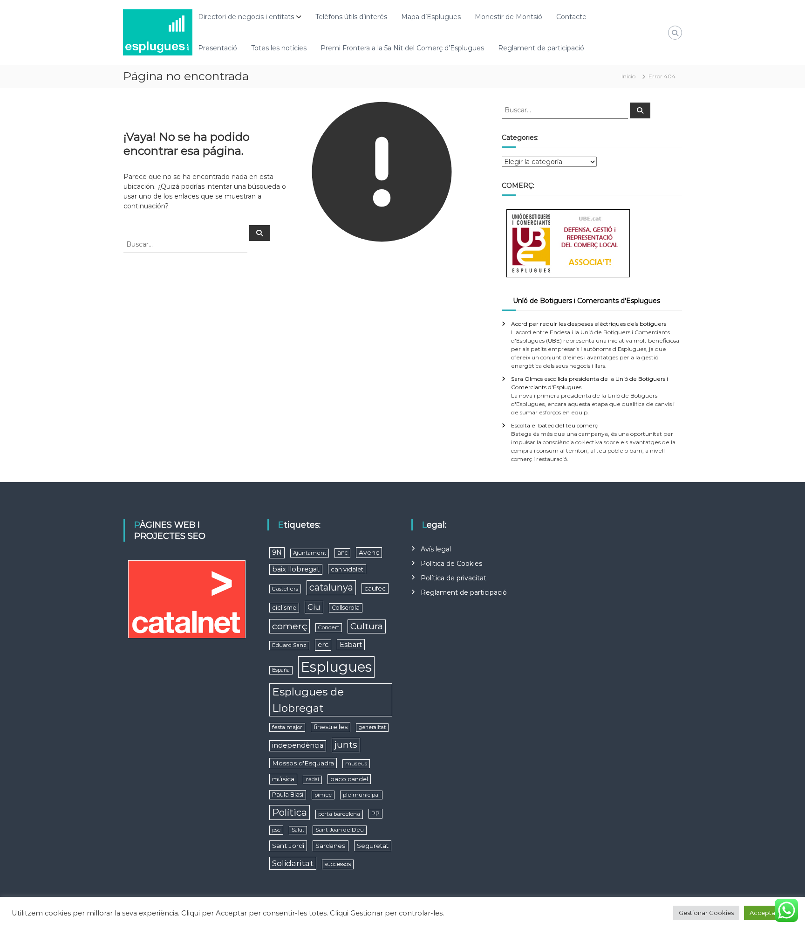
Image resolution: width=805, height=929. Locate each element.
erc (323, 644)
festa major (287, 727)
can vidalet (347, 569)
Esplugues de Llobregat (308, 700)
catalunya (331, 587)
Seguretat (373, 845)
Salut (298, 830)
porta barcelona (339, 814)
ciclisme (284, 607)
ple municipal (361, 794)
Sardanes (330, 845)
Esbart (351, 644)
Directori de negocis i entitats (246, 17)
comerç (289, 626)
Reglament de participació (541, 48)
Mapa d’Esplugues (431, 17)
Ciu (314, 607)
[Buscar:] (186, 244)
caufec (375, 588)
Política (289, 812)
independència (297, 745)
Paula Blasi (287, 794)
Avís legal (436, 549)
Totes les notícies (279, 48)
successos (338, 863)
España (281, 670)
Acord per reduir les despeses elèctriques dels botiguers (588, 323)
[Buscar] (259, 233)
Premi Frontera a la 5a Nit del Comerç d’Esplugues (402, 48)
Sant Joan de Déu (339, 829)
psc (276, 829)
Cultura (366, 626)
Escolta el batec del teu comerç (554, 425)
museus (356, 763)
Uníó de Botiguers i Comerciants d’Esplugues (586, 300)
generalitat (372, 727)
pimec (323, 794)
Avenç (369, 552)
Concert (328, 627)
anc (342, 552)
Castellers (285, 588)
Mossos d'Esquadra (303, 763)
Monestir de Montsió (508, 17)
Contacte (571, 17)
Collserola (346, 607)
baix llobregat (296, 569)
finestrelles (331, 726)
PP (375, 813)
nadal (312, 780)
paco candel (349, 779)
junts (345, 744)
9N (277, 552)
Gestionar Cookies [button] (706, 912)
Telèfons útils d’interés (351, 17)
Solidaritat (293, 863)
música (283, 779)
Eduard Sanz (289, 645)
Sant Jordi (288, 845)
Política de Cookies (451, 563)
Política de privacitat (453, 578)
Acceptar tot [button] (769, 912)
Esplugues (336, 667)
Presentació (217, 48)
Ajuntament (309, 553)
